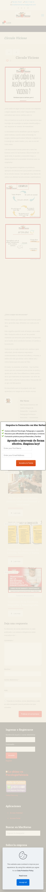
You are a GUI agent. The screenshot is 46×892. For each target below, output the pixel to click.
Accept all (23, 882)
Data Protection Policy (25, 871)
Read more (23, 876)
